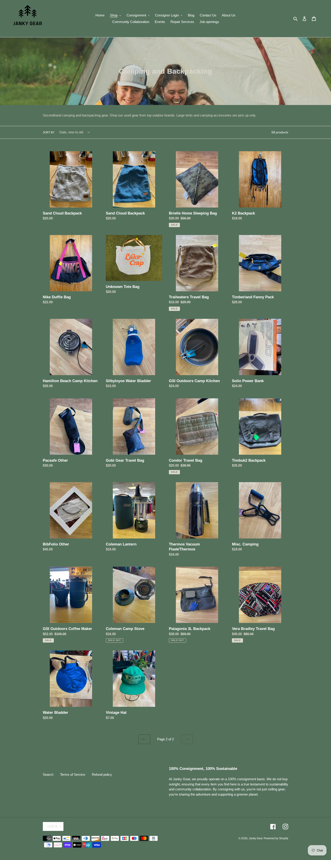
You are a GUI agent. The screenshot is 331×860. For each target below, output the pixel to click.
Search (48, 774)
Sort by (48, 132)
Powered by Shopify (276, 838)
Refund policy (102, 774)
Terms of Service (72, 774)
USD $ (52, 826)
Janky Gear (256, 838)
